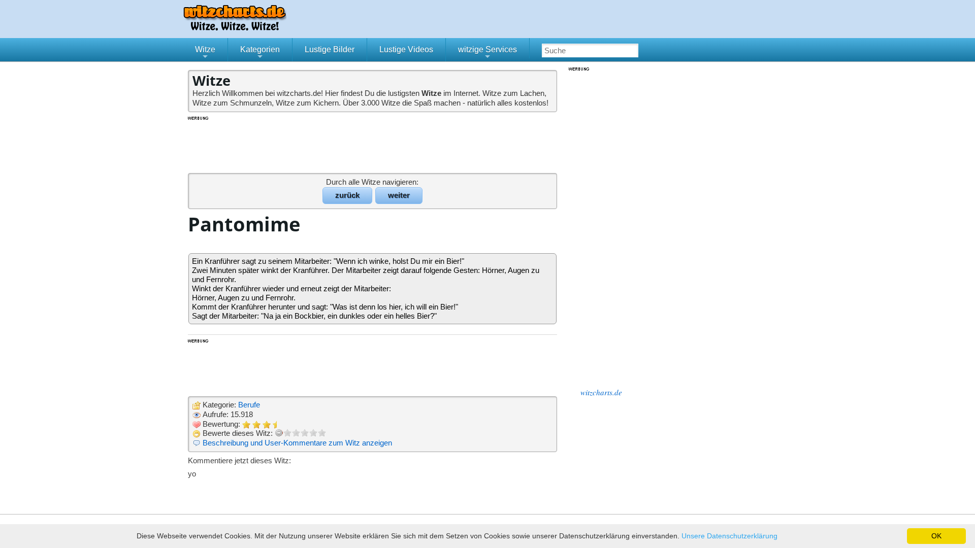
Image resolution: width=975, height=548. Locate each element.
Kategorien (260, 53)
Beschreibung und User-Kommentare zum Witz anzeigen (297, 442)
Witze (205, 53)
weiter (399, 195)
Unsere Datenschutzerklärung (729, 536)
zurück (347, 195)
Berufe (249, 404)
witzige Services (487, 53)
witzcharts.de (601, 392)
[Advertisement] (373, 144)
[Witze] (234, 27)
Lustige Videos (406, 49)
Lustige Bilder (329, 49)
